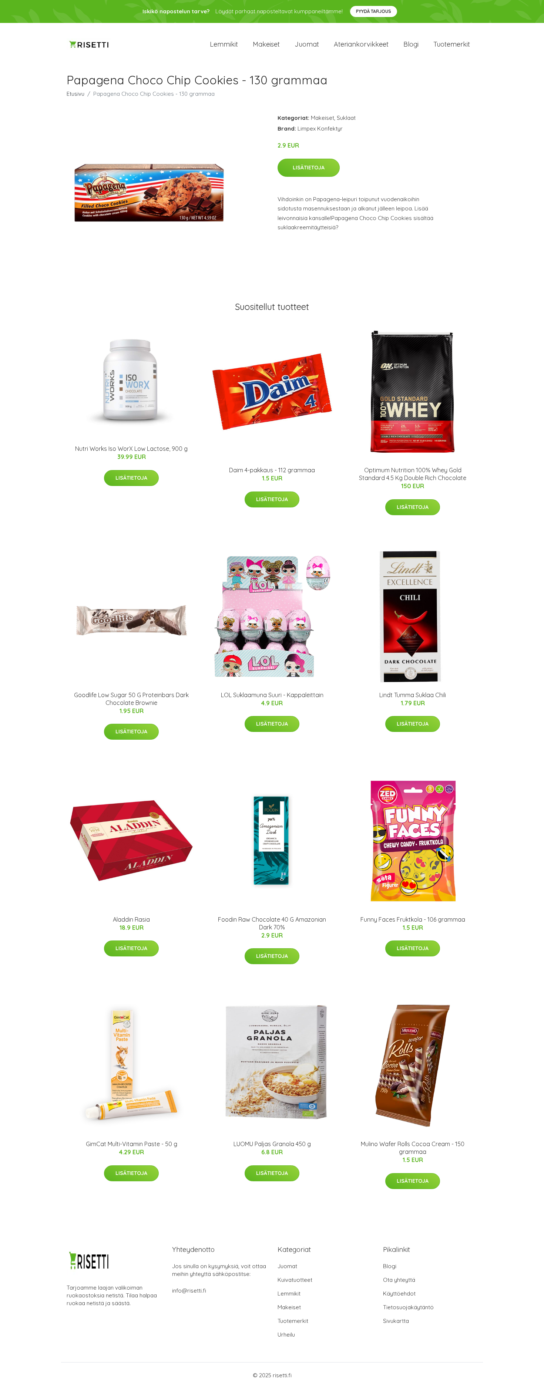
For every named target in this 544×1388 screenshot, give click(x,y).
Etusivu (75, 93)
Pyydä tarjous (373, 11)
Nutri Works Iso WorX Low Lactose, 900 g (131, 448)
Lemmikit (224, 44)
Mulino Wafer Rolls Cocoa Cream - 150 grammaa (412, 1147)
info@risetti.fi (189, 1290)
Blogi (411, 44)
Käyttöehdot (399, 1293)
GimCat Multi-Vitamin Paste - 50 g (131, 1144)
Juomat (307, 44)
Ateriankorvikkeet (361, 44)
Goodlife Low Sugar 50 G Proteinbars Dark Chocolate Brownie (131, 698)
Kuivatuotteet (295, 1279)
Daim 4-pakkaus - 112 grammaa (272, 470)
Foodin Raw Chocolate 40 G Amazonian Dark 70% (272, 923)
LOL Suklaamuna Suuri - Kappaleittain (272, 695)
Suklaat (346, 117)
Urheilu (286, 1334)
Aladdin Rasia (131, 919)
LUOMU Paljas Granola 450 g (272, 1144)
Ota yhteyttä (399, 1279)
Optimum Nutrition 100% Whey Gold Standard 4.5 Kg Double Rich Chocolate (412, 474)
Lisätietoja (309, 167)
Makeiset (266, 44)
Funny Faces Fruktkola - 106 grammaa (412, 919)
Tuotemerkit (451, 44)
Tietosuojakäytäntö (408, 1307)
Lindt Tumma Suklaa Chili (412, 695)
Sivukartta (396, 1320)
